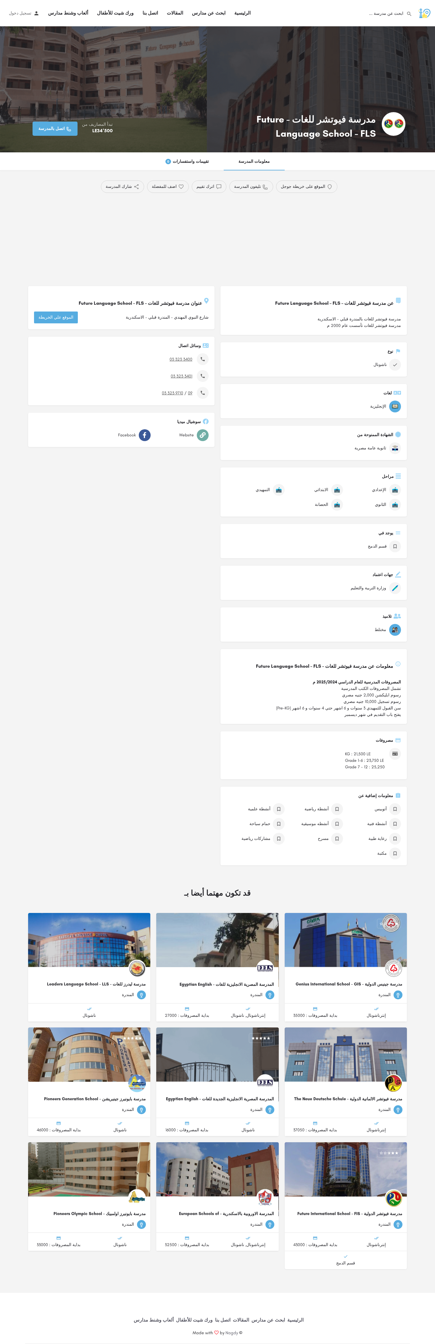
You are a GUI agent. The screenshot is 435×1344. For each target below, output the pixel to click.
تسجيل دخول (20, 13)
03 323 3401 (181, 376)
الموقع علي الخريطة (55, 317)
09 (190, 393)
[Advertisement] (227, 237)
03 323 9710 (172, 393)
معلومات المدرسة (254, 161)
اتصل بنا (150, 13)
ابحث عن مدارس (208, 13)
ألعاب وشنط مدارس (68, 13)
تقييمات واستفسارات (188, 161)
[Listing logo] (393, 124)
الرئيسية (242, 13)
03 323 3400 (181, 359)
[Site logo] (424, 12)
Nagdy (231, 1332)
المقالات (175, 13)
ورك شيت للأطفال (115, 13)
